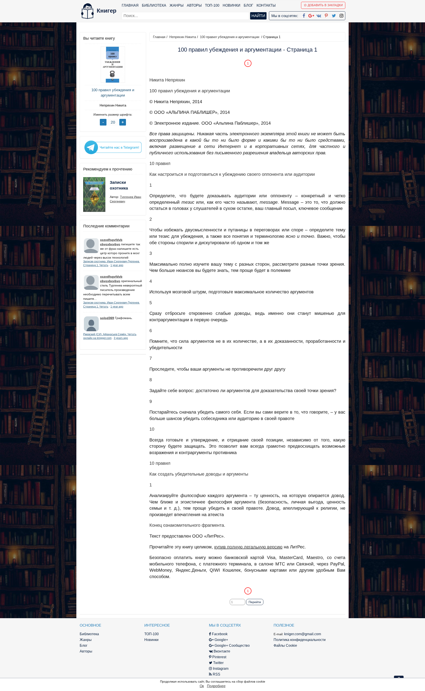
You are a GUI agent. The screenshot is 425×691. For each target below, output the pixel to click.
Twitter (218, 663)
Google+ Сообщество (232, 645)
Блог (248, 5)
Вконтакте (221, 651)
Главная (130, 5)
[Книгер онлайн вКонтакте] (318, 15)
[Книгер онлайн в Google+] (311, 15)
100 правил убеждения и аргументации (112, 92)
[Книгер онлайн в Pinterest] (326, 15)
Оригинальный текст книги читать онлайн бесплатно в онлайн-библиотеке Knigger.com (238, 581)
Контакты (266, 5)
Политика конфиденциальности (300, 640)
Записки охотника (119, 185)
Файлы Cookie (285, 645)
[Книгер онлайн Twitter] (333, 15)
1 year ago (116, 265)
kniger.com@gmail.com (302, 634)
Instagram (220, 668)
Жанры (177, 5)
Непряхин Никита (113, 105)
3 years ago (121, 338)
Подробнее (216, 686)
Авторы (194, 5)
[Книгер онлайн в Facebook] (303, 15)
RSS (216, 674)
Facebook (219, 634)
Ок (202, 686)
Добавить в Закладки (325, 5)
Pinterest (218, 657)
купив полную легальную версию (248, 546)
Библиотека (154, 5)
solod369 (107, 318)
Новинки (231, 5)
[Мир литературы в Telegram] (113, 147)
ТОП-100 (212, 5)
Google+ (221, 640)
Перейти (255, 602)
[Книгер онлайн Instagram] (341, 15)
